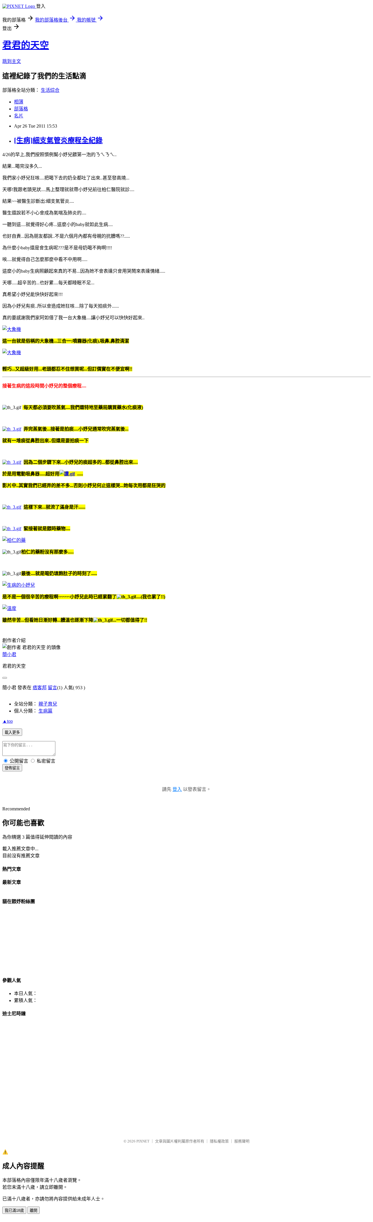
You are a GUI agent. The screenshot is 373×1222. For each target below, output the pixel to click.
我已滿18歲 (14, 1210)
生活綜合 (50, 90)
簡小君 (9, 654)
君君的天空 (25, 45)
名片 (18, 115)
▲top (7, 721)
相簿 (18, 101)
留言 (52, 687)
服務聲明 (241, 1141)
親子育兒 (47, 703)
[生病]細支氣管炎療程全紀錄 (58, 140)
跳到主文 (11, 61)
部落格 (21, 108)
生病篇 (45, 710)
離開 (33, 1210)
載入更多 (12, 732)
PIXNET (142, 1141)
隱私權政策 (219, 1141)
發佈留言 (12, 768)
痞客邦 (40, 687)
